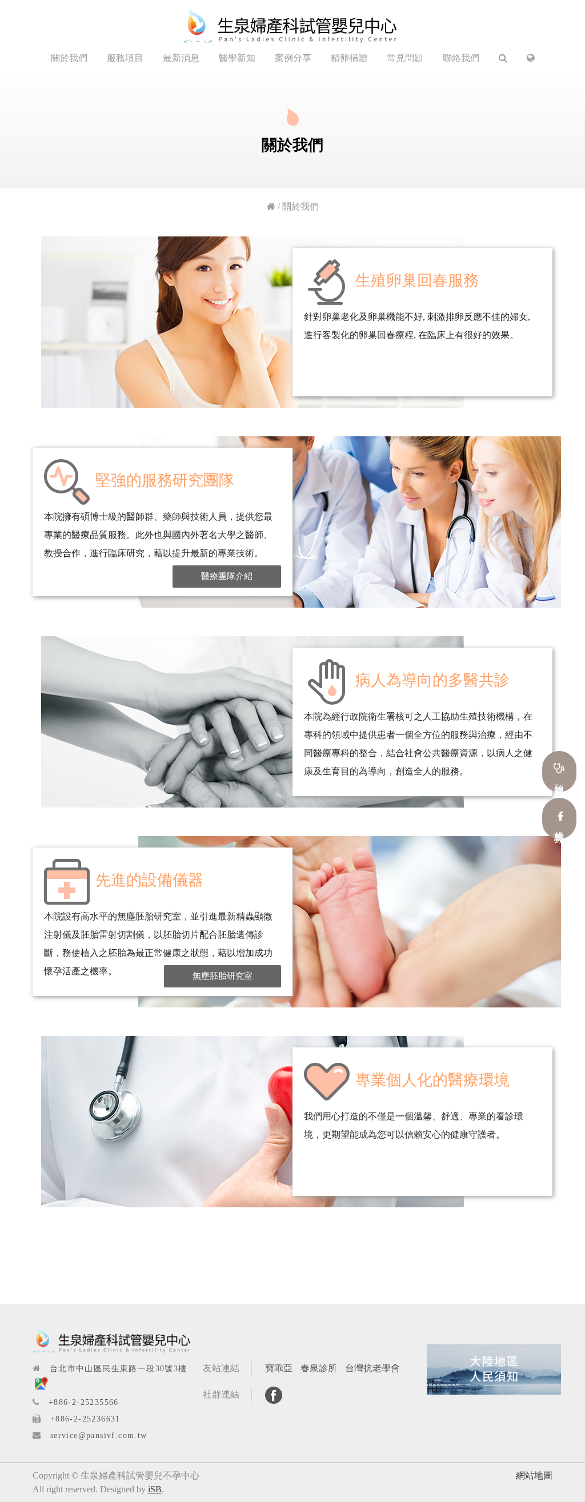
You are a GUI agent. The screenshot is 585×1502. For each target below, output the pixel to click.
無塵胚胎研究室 (223, 976)
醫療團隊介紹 (227, 576)
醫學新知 (237, 58)
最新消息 (181, 58)
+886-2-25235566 (84, 1402)
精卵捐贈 (349, 58)
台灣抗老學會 (372, 1368)
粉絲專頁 (559, 826)
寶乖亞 (278, 1368)
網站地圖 (534, 1475)
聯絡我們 (461, 58)
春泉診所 (318, 1368)
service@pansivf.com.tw (98, 1435)
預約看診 (559, 779)
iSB (155, 1489)
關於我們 (69, 58)
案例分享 (293, 58)
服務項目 (125, 58)
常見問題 (405, 58)
